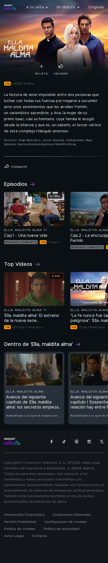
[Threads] (76, 441)
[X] (101, 441)
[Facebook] (51, 441)
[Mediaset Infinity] (10, 7)
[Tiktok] (64, 441)
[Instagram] (89, 441)
